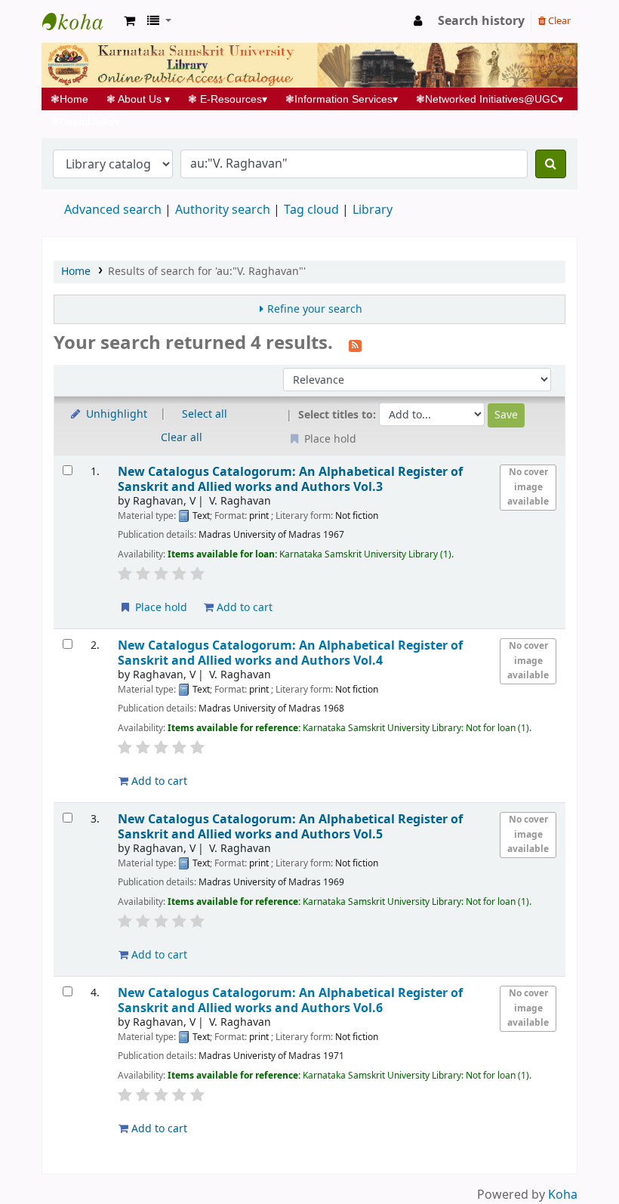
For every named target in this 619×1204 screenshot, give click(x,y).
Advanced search (113, 210)
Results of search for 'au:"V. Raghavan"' (207, 271)
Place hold (159, 608)
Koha (562, 1195)
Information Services (341, 99)
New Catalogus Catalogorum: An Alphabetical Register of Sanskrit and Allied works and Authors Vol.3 (290, 479)
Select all (204, 414)
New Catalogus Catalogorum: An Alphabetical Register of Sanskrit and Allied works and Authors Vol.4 (290, 653)
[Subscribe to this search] (355, 344)
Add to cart (243, 608)
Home (74, 99)
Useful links (85, 122)
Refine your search (314, 309)
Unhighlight (115, 414)
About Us (138, 99)
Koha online (80, 21)
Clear (558, 21)
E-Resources (227, 99)
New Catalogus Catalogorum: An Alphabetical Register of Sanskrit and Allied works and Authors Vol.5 (290, 826)
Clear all (181, 438)
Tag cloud (311, 210)
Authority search (222, 210)
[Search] (550, 164)
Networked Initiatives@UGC (489, 99)
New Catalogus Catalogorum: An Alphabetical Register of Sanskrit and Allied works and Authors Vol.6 (290, 1000)
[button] (129, 21)
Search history (481, 21)
